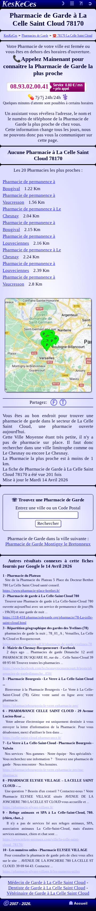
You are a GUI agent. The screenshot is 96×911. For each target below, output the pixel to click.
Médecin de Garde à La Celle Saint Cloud (47, 882)
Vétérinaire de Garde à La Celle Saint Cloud (48, 893)
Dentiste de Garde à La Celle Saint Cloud (46, 887)
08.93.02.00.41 (29, 86)
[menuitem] (90, 4)
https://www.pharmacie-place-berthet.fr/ (31, 591)
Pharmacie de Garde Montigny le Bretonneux (48, 544)
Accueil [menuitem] (78, 903)
